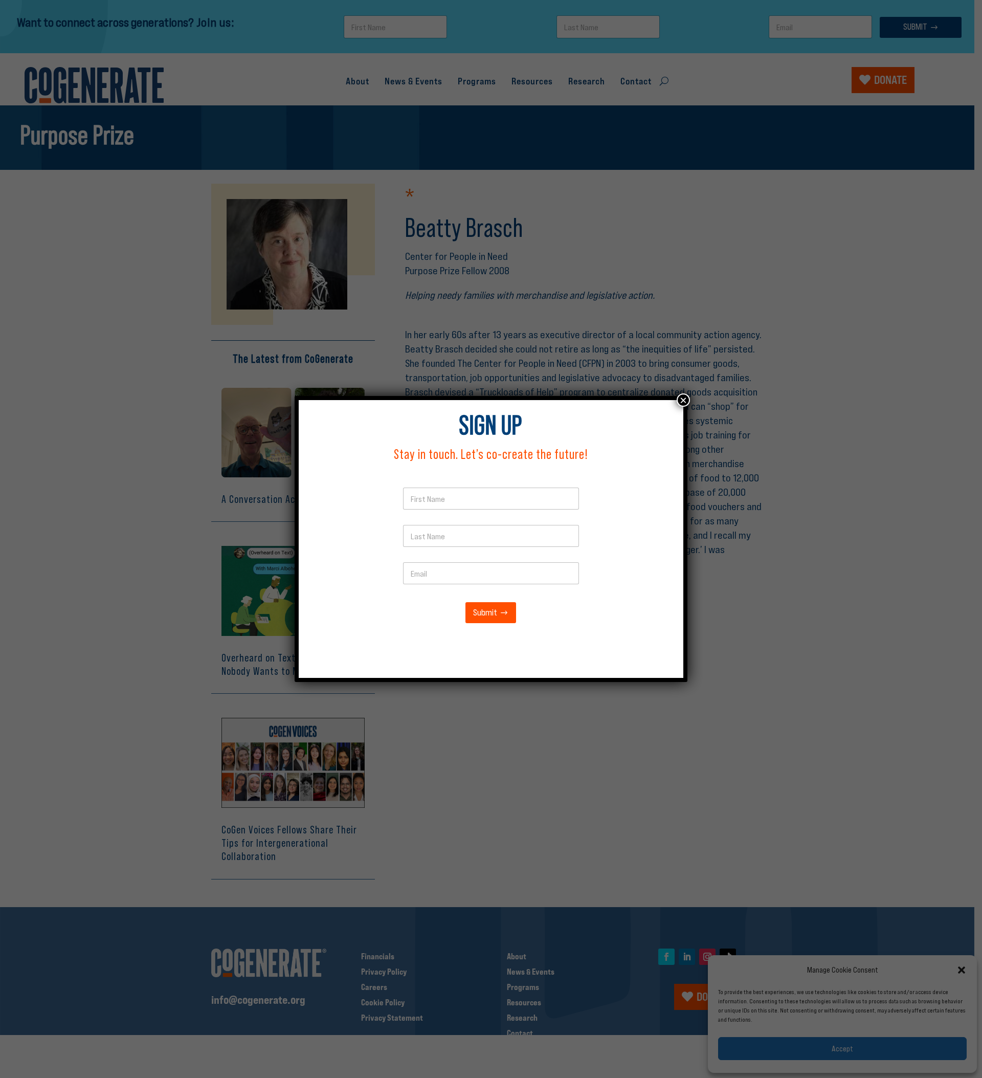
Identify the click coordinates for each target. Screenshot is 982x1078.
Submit (485, 613)
